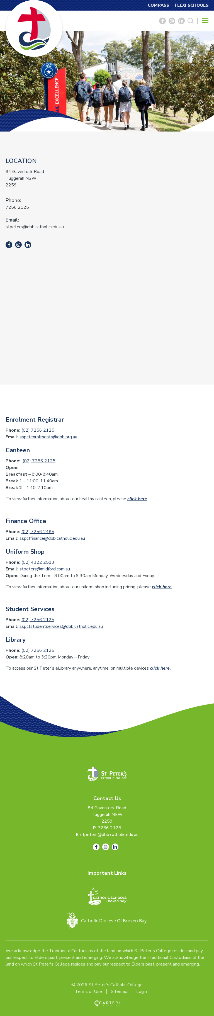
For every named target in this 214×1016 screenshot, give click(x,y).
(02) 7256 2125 (37, 430)
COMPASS (158, 5)
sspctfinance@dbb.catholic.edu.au (52, 538)
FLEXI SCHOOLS (191, 5)
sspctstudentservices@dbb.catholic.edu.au (61, 626)
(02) (26, 562)
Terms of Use (88, 991)
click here (137, 499)
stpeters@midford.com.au (45, 569)
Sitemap (119, 991)
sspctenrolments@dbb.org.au (48, 437)
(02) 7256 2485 (37, 532)
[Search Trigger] (191, 21)
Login (141, 991)
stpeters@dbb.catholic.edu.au (35, 227)
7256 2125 (17, 207)
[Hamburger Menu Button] (205, 20)
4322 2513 (42, 562)
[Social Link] (162, 21)
